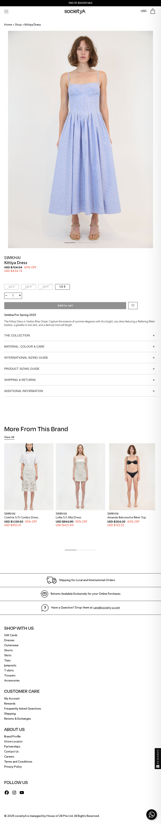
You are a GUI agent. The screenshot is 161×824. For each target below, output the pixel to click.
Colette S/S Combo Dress (21, 517)
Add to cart (65, 305)
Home (8, 24)
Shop (18, 24)
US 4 (28, 286)
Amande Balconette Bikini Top (126, 517)
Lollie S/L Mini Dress (68, 517)
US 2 (11, 286)
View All (9, 437)
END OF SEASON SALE (80, 3)
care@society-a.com (106, 607)
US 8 (62, 286)
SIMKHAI (12, 258)
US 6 (46, 286)
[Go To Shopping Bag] (152, 11)
